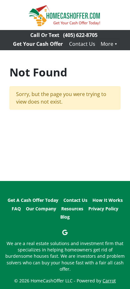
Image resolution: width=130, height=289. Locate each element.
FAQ (16, 209)
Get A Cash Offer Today (33, 200)
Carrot (109, 281)
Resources (72, 209)
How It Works (107, 200)
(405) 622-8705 (80, 35)
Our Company (41, 209)
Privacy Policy (103, 209)
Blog (65, 217)
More (107, 43)
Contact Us (82, 43)
